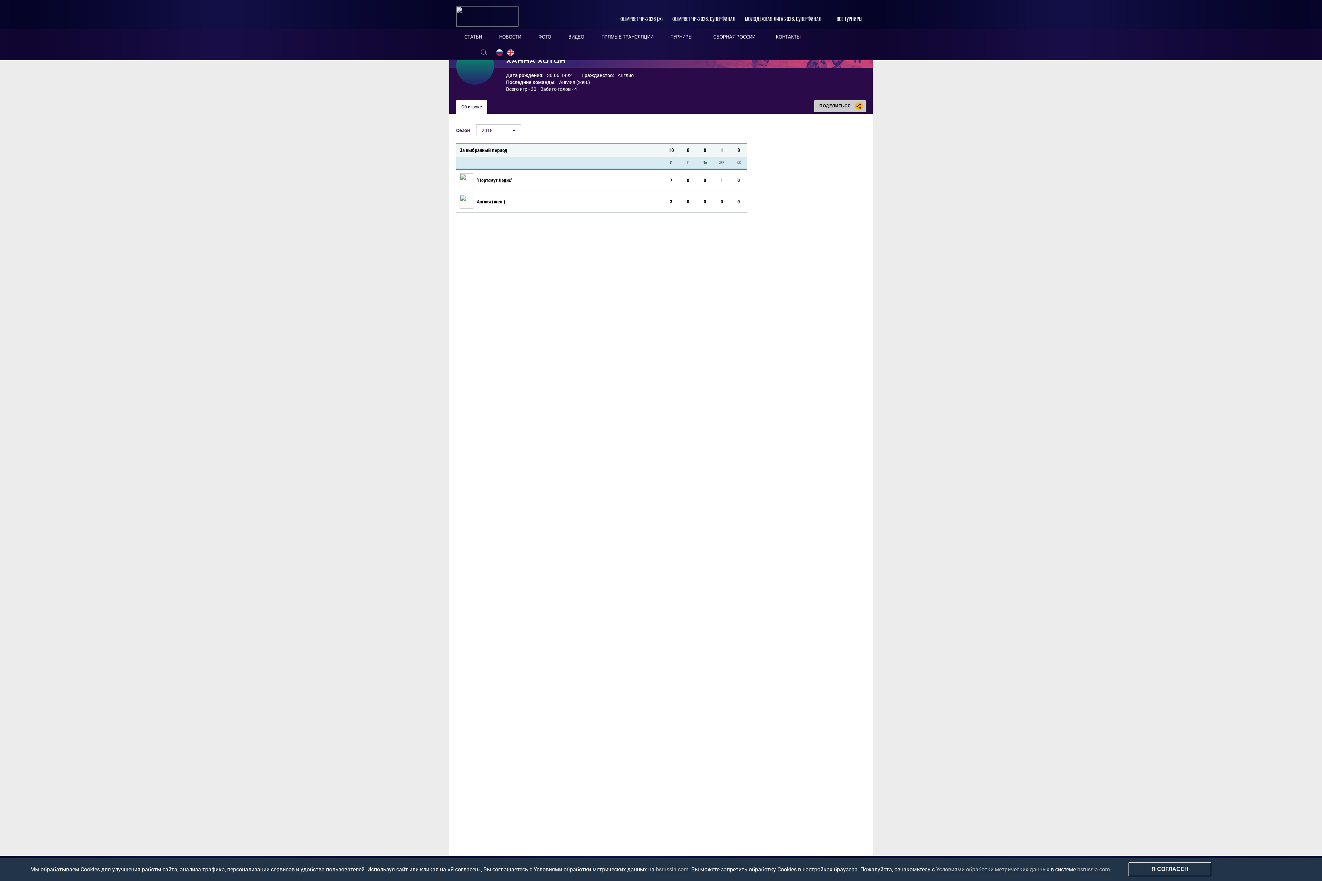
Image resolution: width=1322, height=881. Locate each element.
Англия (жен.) (574, 82)
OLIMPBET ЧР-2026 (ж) (641, 18)
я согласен (1170, 869)
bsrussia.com (672, 869)
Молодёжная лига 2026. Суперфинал (783, 18)
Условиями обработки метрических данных (992, 869)
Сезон (463, 130)
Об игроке (471, 106)
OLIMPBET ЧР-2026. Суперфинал (703, 18)
